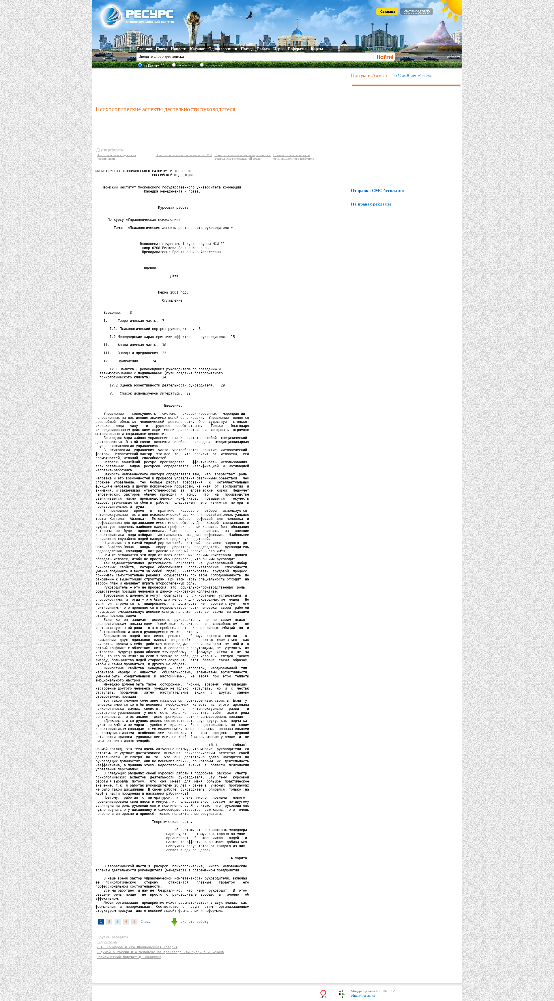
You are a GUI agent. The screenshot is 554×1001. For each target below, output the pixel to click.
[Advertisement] (222, 86)
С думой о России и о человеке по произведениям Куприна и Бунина (160, 952)
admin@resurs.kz (363, 995)
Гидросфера (107, 942)
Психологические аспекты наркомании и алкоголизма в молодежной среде (242, 156)
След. (146, 922)
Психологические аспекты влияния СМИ (184, 155)
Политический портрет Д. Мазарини (129, 957)
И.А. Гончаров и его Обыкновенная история (137, 947)
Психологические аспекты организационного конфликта (293, 156)
